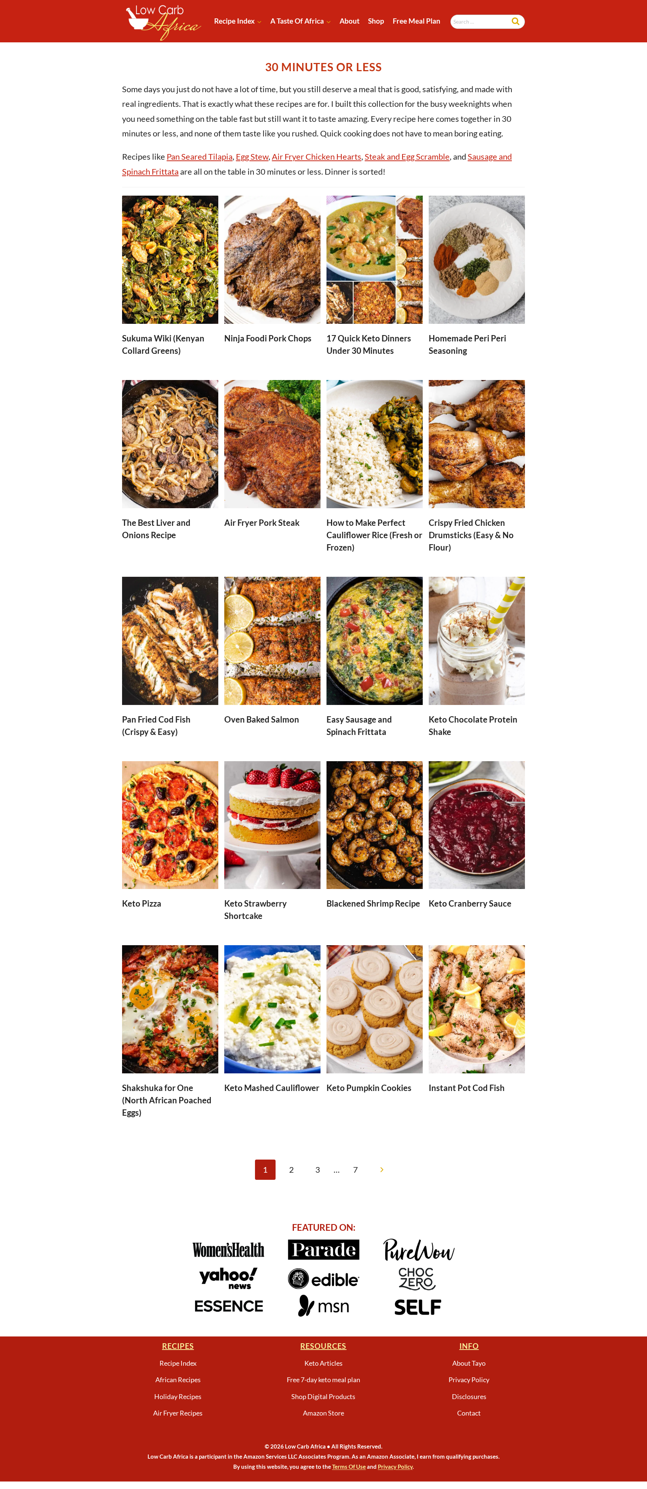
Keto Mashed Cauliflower (271, 1088)
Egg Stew (252, 156)
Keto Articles (323, 1363)
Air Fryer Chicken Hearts (316, 156)
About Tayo (469, 1363)
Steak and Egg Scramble (407, 156)
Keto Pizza (141, 903)
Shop (376, 20)
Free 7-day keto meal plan (323, 1379)
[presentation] (170, 260)
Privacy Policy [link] (395, 1466)
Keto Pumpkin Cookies (368, 1088)
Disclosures (469, 1396)
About (349, 20)
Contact (469, 1413)
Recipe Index (178, 1363)
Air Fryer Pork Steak (262, 523)
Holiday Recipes (177, 1396)
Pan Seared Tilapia (200, 156)
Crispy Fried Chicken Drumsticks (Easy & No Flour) (471, 535)
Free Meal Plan (416, 20)
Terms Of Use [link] (349, 1466)
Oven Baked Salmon (261, 719)
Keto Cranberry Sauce (470, 903)
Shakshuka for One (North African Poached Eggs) (167, 1100)
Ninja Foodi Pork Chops (268, 338)
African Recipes (178, 1379)
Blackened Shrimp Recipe (373, 903)
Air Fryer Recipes (178, 1413)
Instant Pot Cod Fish (467, 1088)
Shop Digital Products (323, 1396)
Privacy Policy (469, 1379)
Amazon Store (323, 1413)
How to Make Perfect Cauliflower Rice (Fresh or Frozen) (374, 535)
